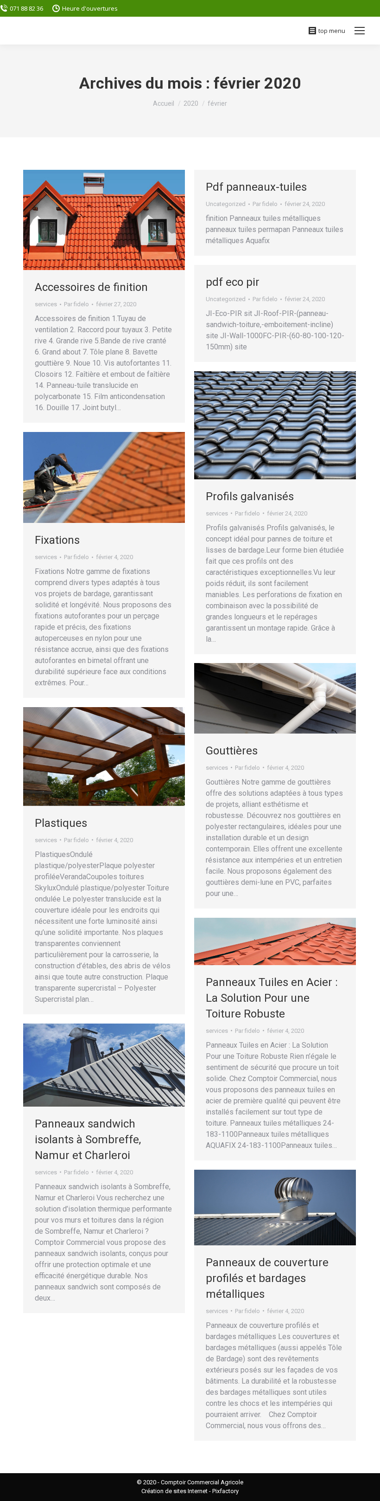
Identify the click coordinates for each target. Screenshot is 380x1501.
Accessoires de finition (91, 287)
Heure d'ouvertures (90, 8)
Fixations (57, 540)
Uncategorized (226, 203)
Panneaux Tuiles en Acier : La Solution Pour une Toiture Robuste (272, 998)
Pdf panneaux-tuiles (256, 186)
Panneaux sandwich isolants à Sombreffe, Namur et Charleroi (88, 1139)
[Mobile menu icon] (360, 31)
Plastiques (61, 823)
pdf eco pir (233, 282)
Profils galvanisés (250, 496)
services (46, 304)
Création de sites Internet (174, 1491)
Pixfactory (225, 1491)
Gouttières (232, 750)
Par (76, 304)
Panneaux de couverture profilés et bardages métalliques (267, 1278)
